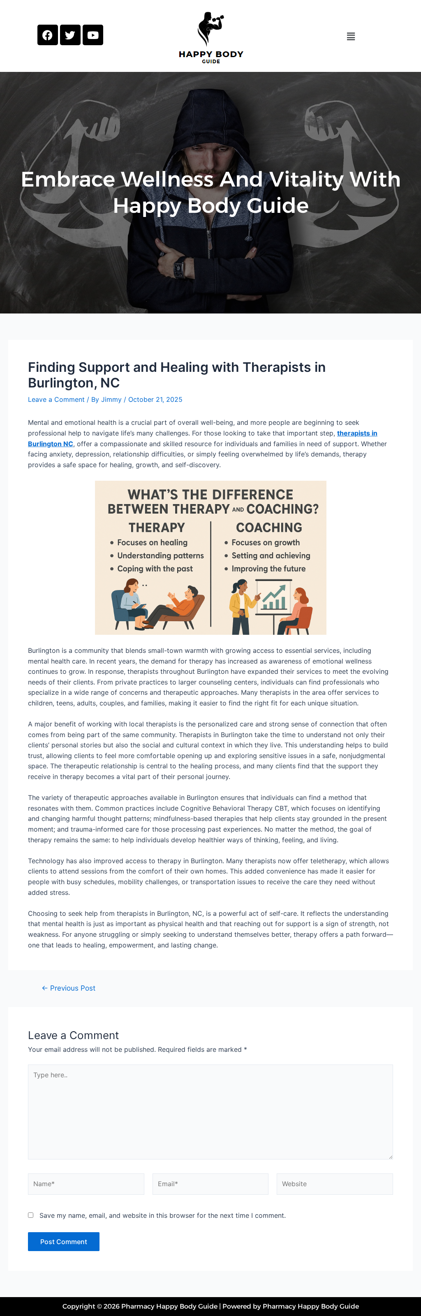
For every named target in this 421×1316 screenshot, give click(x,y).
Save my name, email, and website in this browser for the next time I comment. (162, 1215)
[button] (351, 36)
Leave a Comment (56, 399)
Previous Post (68, 987)
